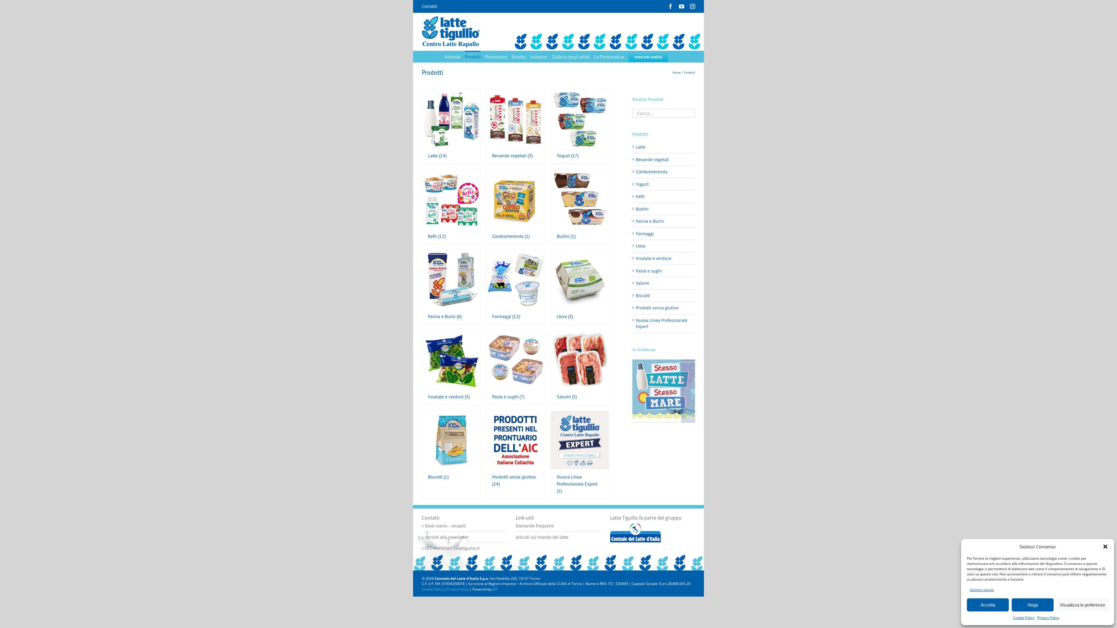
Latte (640, 147)
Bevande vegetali (652, 159)
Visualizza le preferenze (1082, 604)
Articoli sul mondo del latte (542, 537)
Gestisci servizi (982, 589)
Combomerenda (651, 171)
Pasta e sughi (649, 271)
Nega (1033, 604)
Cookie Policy (1023, 617)
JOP (495, 589)
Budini (642, 209)
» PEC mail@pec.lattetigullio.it (451, 548)
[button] (1105, 547)
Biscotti (643, 295)
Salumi (642, 283)
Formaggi (645, 233)
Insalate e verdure (653, 258)
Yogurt (642, 184)
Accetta (988, 604)
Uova (640, 246)
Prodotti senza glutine (657, 308)
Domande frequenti (535, 526)
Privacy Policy (1048, 617)
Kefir (640, 196)
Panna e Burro (650, 221)
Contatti (429, 6)
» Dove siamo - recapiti (444, 526)
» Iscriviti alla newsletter (445, 537)
